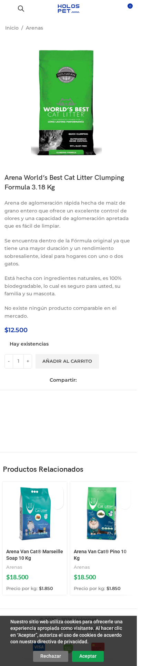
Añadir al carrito (67, 361)
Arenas (34, 28)
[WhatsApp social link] (101, 380)
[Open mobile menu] (8, 8)
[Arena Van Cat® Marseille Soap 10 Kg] (35, 514)
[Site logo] (68, 8)
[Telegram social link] (111, 380)
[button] (57, 491)
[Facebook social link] (82, 380)
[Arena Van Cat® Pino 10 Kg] (102, 514)
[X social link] (92, 380)
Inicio (12, 28)
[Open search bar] (21, 8)
